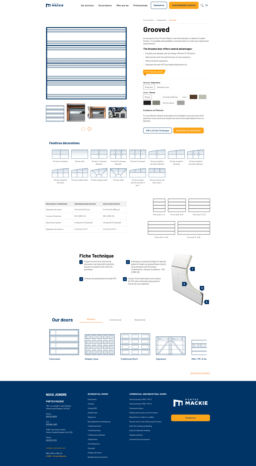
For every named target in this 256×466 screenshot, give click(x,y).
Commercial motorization (139, 439)
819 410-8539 (51, 416)
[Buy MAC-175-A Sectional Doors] (206, 340)
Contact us (159, 5)
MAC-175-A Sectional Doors (206, 358)
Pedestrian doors (95, 452)
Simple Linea (91, 358)
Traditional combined (96, 435)
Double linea (92, 412)
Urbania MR (92, 408)
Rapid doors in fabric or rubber (141, 417)
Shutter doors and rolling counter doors (145, 421)
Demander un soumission (188, 130)
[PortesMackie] (54, 5)
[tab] (91, 319)
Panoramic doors (136, 408)
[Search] (202, 5)
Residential (162, 20)
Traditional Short (129, 358)
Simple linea (92, 439)
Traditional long (94, 430)
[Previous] (125, 369)
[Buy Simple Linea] (100, 340)
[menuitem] (87, 5)
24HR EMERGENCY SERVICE (184, 5)
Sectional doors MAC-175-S (140, 399)
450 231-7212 (51, 440)
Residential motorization (98, 457)
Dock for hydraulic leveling (139, 430)
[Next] (89, 129)
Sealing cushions (136, 435)
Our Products (148, 20)
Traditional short (94, 426)
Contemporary (93, 444)
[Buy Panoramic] (64, 340)
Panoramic (54, 358)
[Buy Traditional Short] (135, 340)
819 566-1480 (51, 424)
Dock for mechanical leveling (140, 426)
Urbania (91, 404)
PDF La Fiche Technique (157, 130)
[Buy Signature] (171, 340)
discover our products (200, 373)
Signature (161, 358)
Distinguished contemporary (99, 421)
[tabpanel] (128, 348)
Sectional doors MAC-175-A (140, 404)
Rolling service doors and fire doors (143, 412)
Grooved (91, 448)
